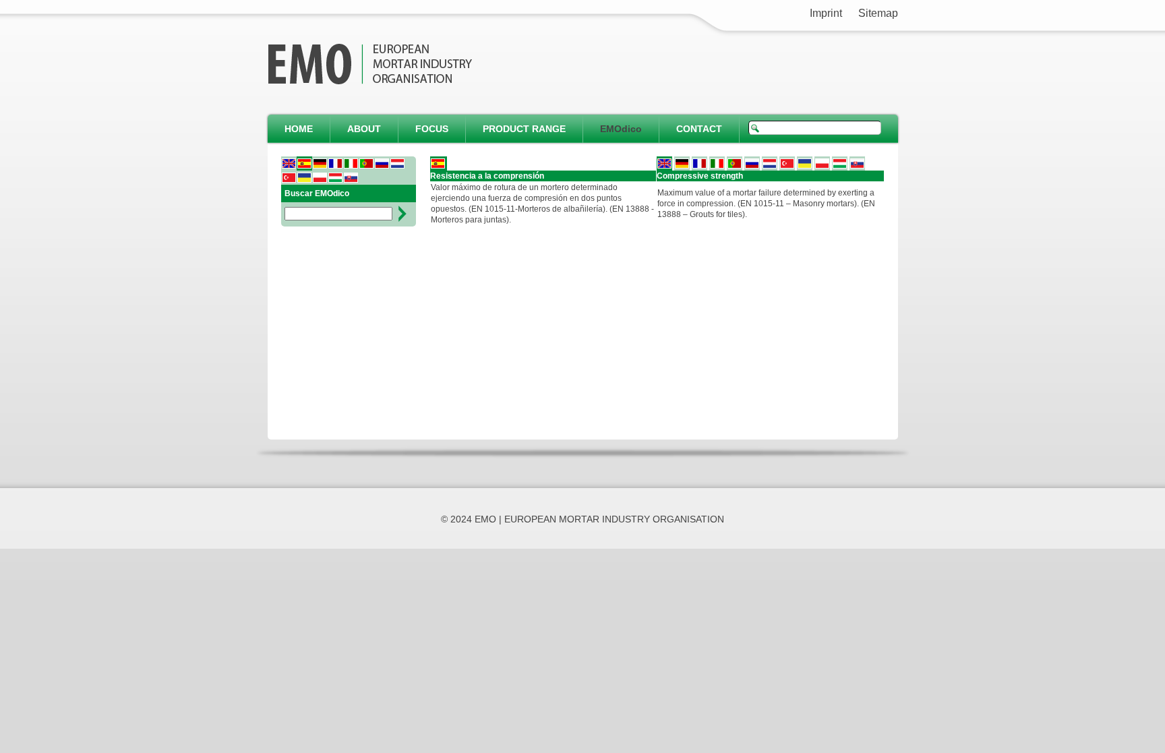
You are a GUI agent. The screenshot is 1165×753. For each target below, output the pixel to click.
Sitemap (878, 13)
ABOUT (364, 128)
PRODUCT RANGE (524, 128)
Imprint (826, 13)
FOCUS (431, 128)
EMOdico (621, 128)
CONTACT (699, 128)
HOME (299, 128)
